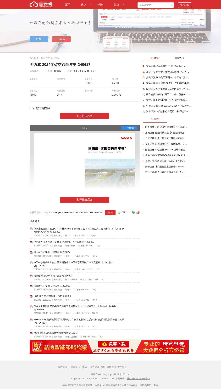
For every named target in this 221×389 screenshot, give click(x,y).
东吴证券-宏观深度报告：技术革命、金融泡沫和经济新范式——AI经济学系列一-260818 (166, 144)
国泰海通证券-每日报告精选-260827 (52, 252)
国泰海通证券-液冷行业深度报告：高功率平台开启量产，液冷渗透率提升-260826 (166, 127)
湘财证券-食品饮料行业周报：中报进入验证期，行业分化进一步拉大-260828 (168, 111)
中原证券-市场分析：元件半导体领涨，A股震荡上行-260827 (64, 242)
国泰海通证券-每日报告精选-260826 (52, 286)
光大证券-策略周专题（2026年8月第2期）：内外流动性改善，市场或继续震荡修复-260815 (166, 161)
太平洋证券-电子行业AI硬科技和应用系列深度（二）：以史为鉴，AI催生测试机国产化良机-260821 (166, 138)
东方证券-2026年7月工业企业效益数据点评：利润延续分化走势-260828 (168, 100)
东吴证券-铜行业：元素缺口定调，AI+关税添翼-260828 (168, 71)
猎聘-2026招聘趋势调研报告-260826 (52, 296)
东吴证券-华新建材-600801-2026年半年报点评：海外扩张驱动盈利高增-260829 (168, 83)
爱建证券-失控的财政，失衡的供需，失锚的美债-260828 (168, 88)
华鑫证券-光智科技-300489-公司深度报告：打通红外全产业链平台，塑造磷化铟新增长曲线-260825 (166, 155)
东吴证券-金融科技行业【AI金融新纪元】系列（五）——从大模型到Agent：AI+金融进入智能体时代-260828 (168, 66)
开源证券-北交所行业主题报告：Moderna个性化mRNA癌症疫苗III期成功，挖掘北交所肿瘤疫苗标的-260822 (166, 166)
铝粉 (103, 366)
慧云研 (74, 366)
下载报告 (130, 128)
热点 (83, 4)
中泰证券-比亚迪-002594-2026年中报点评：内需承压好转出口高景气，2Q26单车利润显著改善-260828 (168, 105)
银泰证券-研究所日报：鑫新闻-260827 (53, 275)
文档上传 (184, 5)
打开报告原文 (84, 115)
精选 (100, 4)
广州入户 (83, 366)
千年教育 (122, 366)
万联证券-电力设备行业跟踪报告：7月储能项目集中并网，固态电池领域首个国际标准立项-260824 (166, 172)
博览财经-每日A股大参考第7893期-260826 (55, 332)
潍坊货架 (94, 366)
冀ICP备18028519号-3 (138, 378)
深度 (116, 4)
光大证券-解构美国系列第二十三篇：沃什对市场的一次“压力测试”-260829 (168, 77)
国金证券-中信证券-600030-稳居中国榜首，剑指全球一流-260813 (166, 149)
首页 (67, 4)
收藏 (123, 212)
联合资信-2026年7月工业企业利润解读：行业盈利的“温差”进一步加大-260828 (168, 94)
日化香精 (111, 366)
